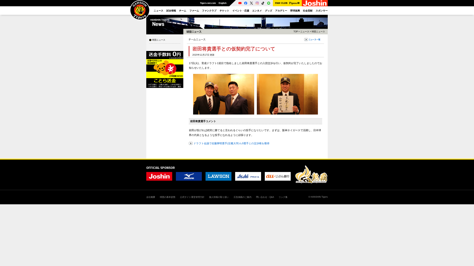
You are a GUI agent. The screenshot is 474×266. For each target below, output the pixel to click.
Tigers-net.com (208, 3)
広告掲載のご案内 (242, 197)
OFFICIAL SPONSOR (160, 167)
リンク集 (283, 197)
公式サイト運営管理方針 (192, 197)
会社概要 (150, 197)
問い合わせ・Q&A (265, 197)
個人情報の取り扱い (219, 197)
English (222, 3)
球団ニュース (158, 40)
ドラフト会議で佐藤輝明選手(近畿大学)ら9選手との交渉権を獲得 (231, 143)
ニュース (304, 31)
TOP (295, 31)
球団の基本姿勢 (167, 197)
